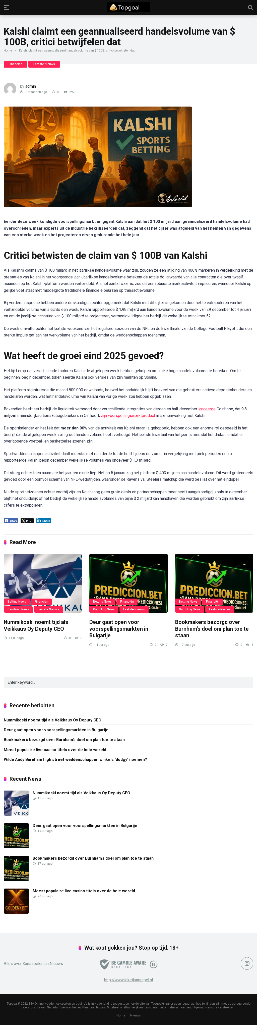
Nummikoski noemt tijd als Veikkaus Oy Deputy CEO (36, 625)
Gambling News (18, 609)
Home (8, 50)
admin (30, 86)
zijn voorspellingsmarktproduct (128, 415)
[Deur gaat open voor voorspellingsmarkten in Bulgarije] (128, 583)
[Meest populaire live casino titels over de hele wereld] (16, 912)
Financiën (15, 64)
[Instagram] (247, 963)
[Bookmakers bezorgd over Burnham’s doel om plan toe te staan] (214, 583)
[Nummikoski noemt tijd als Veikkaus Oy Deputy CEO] (43, 583)
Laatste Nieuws (44, 64)
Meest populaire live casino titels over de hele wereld (55, 749)
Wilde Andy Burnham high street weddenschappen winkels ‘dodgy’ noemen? (75, 759)
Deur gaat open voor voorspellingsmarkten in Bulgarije (118, 629)
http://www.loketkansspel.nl (128, 980)
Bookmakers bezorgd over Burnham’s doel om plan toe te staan (212, 629)
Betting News (17, 601)
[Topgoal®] (128, 7)
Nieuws (135, 1015)
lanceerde (207, 409)
